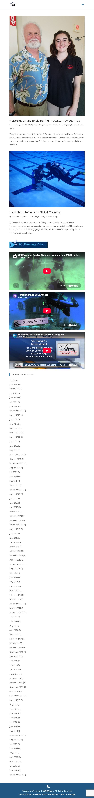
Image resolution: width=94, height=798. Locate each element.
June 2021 (13, 476)
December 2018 (16, 555)
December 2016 (16, 647)
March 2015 (14, 709)
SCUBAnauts (48, 791)
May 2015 (13, 704)
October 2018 (15, 560)
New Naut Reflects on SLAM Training (34, 212)
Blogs (35, 125)
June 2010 (13, 770)
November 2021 (16, 454)
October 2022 (15, 432)
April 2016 (13, 669)
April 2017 (13, 630)
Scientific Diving (51, 216)
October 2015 (15, 691)
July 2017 (13, 617)
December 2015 (16, 682)
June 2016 (13, 661)
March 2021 (14, 485)
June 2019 (13, 538)
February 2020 (15, 516)
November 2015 (16, 687)
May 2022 (13, 450)
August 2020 (14, 494)
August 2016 (14, 656)
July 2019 (13, 533)
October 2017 (15, 608)
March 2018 (14, 590)
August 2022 (14, 437)
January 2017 (15, 643)
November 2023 (16, 410)
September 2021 (16, 463)
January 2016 (15, 678)
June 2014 (13, 713)
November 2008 (16, 774)
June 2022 (13, 446)
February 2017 (15, 639)
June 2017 (13, 621)
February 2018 (15, 595)
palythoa (67, 125)
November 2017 (16, 603)
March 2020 (14, 511)
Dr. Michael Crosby (51, 125)
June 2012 (13, 726)
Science (74, 125)
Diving (41, 125)
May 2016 (13, 665)
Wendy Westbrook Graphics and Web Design (55, 794)
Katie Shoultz (16, 216)
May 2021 (13, 481)
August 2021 (14, 468)
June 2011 (13, 748)
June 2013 (13, 717)
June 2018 (13, 577)
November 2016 (16, 652)
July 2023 (13, 419)
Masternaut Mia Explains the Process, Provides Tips (44, 121)
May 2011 (13, 753)
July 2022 (13, 441)
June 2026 (13, 384)
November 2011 (16, 735)
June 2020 (13, 503)
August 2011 (14, 739)
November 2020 (16, 489)
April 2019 (13, 542)
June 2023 (13, 424)
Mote (61, 125)
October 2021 (15, 459)
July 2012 (13, 722)
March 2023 (14, 428)
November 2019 (16, 525)
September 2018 (16, 564)
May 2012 (13, 731)
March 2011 (14, 761)
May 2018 (13, 581)
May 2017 (13, 625)
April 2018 (13, 586)
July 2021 (13, 472)
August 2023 (14, 415)
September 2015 (16, 696)
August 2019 (14, 529)
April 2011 (13, 757)
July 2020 (13, 498)
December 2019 (16, 520)
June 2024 (13, 406)
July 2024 (13, 402)
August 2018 (14, 568)
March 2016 (14, 674)
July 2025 (13, 393)
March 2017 (14, 634)
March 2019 (14, 546)
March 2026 (14, 389)
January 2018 (15, 599)
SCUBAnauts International (23, 374)
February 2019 (15, 551)
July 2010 (13, 766)
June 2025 (13, 397)
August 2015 (14, 700)
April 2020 (13, 507)
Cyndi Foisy (16, 125)
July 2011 (13, 744)
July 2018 (13, 573)
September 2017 (16, 612)
